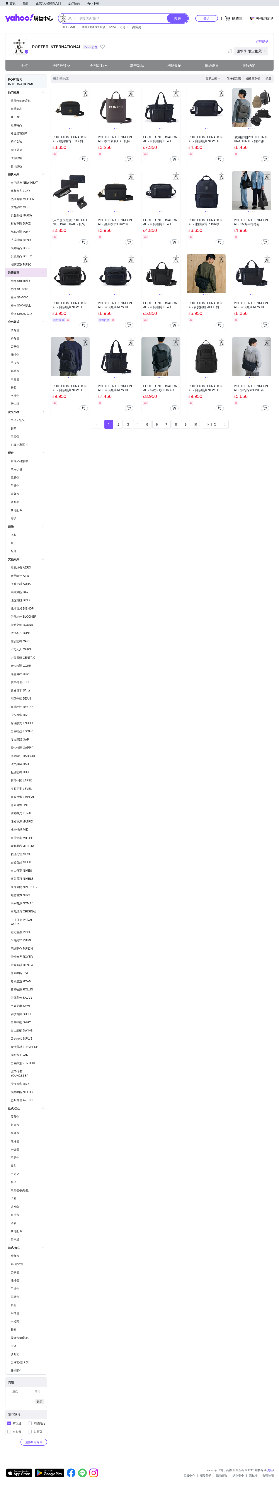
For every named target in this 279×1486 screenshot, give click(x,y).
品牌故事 (262, 41)
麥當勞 (136, 26)
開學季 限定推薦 (249, 51)
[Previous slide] (53, 107)
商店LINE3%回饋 (93, 26)
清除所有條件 (33, 1442)
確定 (40, 1401)
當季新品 (137, 65)
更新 (270, 1470)
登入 (206, 18)
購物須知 (222, 1475)
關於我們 (205, 1475)
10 (195, 424)
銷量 (268, 78)
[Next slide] (87, 107)
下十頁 (211, 424)
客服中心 (189, 1475)
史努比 (124, 26)
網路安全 (238, 1475)
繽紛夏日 (212, 65)
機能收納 (174, 65)
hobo (112, 26)
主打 (24, 65)
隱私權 (253, 1475)
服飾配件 (249, 65)
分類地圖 (268, 1475)
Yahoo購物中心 (29, 18)
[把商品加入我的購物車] (84, 159)
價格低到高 (234, 78)
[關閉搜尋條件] (70, 18)
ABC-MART (70, 26)
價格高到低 (253, 78)
